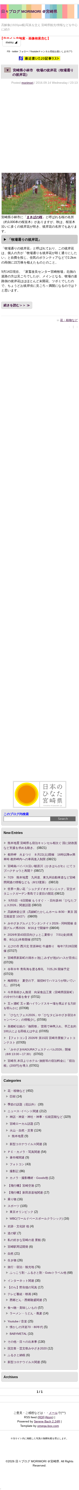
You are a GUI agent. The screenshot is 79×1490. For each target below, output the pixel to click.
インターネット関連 (21, 1280)
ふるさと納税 (16, 1355)
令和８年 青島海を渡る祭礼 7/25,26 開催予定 (39, 969)
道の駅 (12, 1233)
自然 (10, 1253)
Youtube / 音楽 (17, 1321)
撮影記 (14, 1171)
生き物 (12, 1260)
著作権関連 (17, 1157)
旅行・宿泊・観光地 (21, 1267)
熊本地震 (18, 1136)
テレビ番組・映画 (19, 1294)
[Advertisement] (39, 128)
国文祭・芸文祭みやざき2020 (27, 1348)
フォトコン (17, 1164)
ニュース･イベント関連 (23, 1111)
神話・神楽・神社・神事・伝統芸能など (36, 1116)
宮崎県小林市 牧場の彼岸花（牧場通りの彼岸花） (40, 72)
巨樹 (13, 1096)
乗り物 (12, 1199)
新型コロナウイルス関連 (26, 1144)
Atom (49, 1417)
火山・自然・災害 (21, 1130)
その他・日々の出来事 (22, 1341)
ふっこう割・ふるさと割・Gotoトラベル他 (38, 1272)
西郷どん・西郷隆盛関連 (26, 1300)
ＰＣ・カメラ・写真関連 (24, 1151)
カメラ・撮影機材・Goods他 (29, 1177)
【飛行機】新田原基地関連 (25, 1192)
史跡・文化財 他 (18, 1226)
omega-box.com (48, 1425)
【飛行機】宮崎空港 (21, 1185)
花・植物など (69, 320)
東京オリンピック (21, 1211)
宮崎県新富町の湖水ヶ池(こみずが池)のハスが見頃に (43, 957)
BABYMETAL (18, 1333)
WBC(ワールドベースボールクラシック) (36, 1218)
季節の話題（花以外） (22, 1104)
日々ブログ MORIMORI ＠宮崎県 (29, 11)
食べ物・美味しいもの (22, 1307)
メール (53, 1412)
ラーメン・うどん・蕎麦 (26, 1313)
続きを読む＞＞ (15, 305)
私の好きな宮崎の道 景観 (24, 1240)
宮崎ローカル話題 (21, 1123)
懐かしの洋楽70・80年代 (26, 1327)
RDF (42, 1417)
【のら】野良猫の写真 (22, 1287)
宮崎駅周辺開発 (18, 1246)
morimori (27, 82)
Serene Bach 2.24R (47, 1421)
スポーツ (13, 1206)
